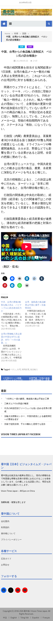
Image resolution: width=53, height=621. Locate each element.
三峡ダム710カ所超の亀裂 (16, 403)
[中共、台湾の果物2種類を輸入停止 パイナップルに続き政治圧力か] (13, 315)
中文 (5, 617)
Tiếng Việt (24, 617)
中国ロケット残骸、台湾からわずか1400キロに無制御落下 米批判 (13, 378)
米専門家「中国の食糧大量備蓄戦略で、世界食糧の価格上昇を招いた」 (39, 378)
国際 (24, 33)
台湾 (19, 369)
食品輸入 (34, 369)
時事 (16, 33)
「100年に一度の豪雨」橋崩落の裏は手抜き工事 (26, 398)
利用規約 (5, 527)
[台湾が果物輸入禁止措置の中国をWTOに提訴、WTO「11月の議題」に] (13, 347)
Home (7, 33)
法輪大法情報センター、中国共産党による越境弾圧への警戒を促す (28, 417)
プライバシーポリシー (11, 539)
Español (35, 617)
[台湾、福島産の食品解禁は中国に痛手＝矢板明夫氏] (37, 313)
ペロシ (13, 369)
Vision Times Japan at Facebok (20, 434)
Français (46, 617)
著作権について (8, 533)
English (14, 617)
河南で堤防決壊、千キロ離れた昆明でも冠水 (24, 424)
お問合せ (5, 564)
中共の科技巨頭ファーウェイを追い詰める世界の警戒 (28, 410)
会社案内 (5, 521)
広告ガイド (6, 558)
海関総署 (25, 369)
